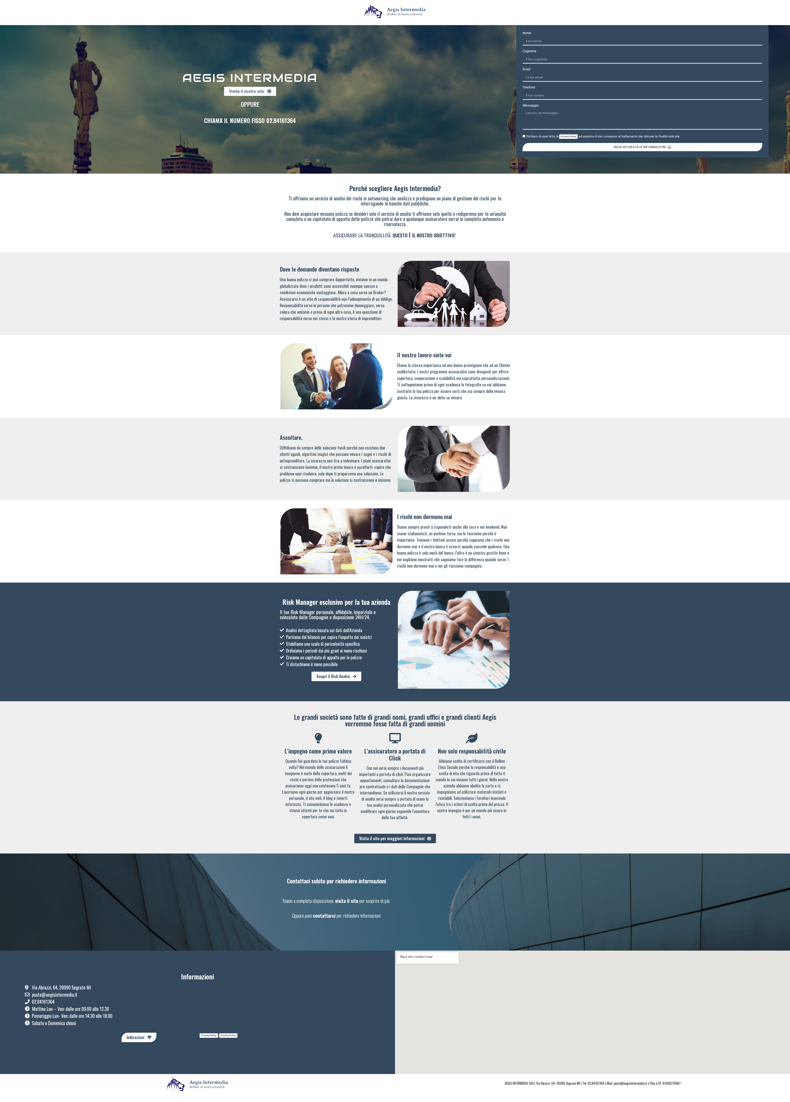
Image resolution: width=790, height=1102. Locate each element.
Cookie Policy (228, 1035)
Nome (527, 33)
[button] (250, 91)
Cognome (529, 51)
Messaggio (531, 105)
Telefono (529, 87)
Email (526, 69)
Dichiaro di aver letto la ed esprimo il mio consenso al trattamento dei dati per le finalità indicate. (603, 136)
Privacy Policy (568, 136)
